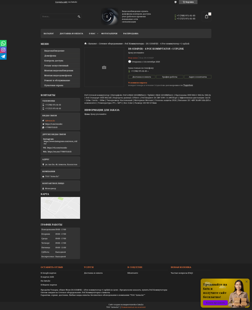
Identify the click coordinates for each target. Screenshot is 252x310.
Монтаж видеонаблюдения (58, 70)
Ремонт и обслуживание (57, 80)
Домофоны (50, 55)
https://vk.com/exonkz (57, 147)
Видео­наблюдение (54, 50)
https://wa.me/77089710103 (59, 151)
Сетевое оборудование (111, 43)
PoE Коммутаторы (134, 43)
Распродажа (130, 33)
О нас (92, 33)
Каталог (49, 33)
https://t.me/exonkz (53, 124)
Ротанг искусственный (56, 65)
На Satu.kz (45, 280)
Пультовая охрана (53, 85)
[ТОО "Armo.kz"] (109, 16)
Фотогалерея (109, 33)
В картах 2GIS (47, 277)
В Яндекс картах (49, 284)
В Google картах (48, 273)
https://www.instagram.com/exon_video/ (60, 142)
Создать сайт (61, 2)
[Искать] (79, 16)
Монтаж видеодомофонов (58, 75)
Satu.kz (140, 304)
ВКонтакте (132, 273)
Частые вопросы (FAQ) (182, 273)
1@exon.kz (50, 120)
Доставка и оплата (71, 33)
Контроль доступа (53, 60)
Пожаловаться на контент (133, 307)
